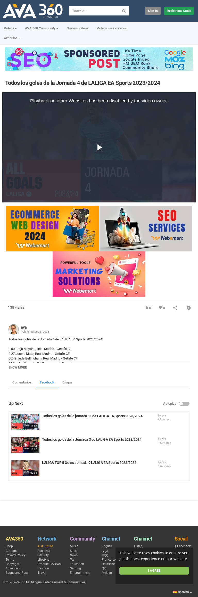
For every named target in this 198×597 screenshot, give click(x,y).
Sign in (153, 11)
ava (24, 327)
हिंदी (104, 568)
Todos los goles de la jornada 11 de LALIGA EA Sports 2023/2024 (92, 416)
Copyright (12, 564)
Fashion (43, 568)
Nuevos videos (77, 28)
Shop (9, 546)
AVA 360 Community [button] (40, 28)
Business (44, 551)
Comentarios (21, 382)
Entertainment (80, 573)
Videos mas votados (112, 28)
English (107, 546)
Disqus (67, 382)
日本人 (138, 546)
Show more (18, 367)
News (74, 555)
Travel (42, 573)
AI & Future (45, 546)
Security (43, 555)
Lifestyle (43, 559)
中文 (105, 555)
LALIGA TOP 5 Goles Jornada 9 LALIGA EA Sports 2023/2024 (89, 463)
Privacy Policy (15, 555)
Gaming (75, 568)
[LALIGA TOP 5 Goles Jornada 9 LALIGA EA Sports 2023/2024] (25, 468)
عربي (105, 551)
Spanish (183, 592)
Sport (73, 551)
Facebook (47, 382)
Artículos (11, 38)
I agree (154, 570)
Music (74, 546)
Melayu (107, 573)
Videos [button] (9, 28)
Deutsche (108, 564)
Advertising (13, 568)
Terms (10, 559)
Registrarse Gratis (179, 11)
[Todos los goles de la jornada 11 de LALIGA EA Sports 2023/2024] (25, 422)
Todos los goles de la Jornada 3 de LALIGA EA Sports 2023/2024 (92, 439)
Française (109, 559)
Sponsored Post (17, 573)
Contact (11, 551)
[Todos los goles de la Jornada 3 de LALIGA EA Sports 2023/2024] (25, 445)
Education (77, 564)
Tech (73, 559)
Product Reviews (49, 564)
